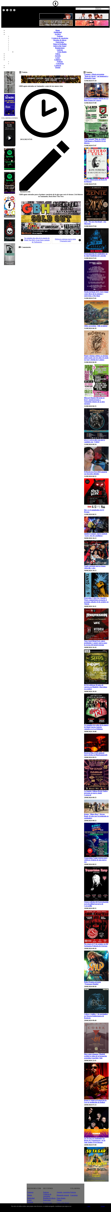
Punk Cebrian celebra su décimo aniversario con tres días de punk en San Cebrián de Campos (96, 358)
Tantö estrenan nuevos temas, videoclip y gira (95, 567)
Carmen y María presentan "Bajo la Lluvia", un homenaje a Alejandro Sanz (96, 76)
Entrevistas (60, 42)
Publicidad (58, 32)
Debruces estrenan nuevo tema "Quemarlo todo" (65, 240)
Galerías (60, 50)
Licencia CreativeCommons (33, 1203)
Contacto (57, 65)
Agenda (58, 56)
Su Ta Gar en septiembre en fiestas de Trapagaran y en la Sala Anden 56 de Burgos (94, 1140)
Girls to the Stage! (59, 46)
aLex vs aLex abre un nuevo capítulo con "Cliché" (94, 441)
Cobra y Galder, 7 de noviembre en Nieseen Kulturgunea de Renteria (96, 1016)
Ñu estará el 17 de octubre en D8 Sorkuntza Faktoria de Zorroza (96, 945)
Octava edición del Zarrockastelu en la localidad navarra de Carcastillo (96, 904)
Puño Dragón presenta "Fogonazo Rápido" (92, 983)
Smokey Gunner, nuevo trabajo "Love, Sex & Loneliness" (95, 535)
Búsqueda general (63, 1195)
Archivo (58, 34)
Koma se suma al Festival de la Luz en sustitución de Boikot (95, 1101)
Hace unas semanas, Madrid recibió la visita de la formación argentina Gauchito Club (95, 1056)
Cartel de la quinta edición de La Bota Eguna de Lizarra (96, 99)
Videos (57, 54)
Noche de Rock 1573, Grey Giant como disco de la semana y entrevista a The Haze (96, 294)
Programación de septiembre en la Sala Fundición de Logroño (95, 255)
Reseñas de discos (59, 40)
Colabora (57, 60)
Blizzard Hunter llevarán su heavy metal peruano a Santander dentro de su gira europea (94, 401)
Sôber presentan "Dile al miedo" (96, 326)
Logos (58, 58)
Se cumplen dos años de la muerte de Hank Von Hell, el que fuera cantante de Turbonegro (37, 240)
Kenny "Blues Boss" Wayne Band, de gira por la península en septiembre (96, 816)
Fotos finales (62, 52)
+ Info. (88, 1206)
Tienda (57, 67)
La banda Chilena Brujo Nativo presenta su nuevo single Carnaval (96, 793)
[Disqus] (50, 276)
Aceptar (103, 1206)
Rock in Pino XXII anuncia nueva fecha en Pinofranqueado (95, 754)
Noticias (60, 36)
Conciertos (60, 63)
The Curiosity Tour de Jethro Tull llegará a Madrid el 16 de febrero (95, 141)
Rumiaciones (60, 48)
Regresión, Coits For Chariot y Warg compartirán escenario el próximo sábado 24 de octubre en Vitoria (96, 601)
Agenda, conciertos (63, 1192)
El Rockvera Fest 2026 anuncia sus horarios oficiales (95, 473)
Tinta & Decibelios (60, 44)
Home (58, 30)
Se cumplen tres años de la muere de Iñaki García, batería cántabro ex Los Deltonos (96, 727)
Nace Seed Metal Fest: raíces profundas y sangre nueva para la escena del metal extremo (95, 643)
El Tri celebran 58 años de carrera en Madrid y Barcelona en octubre (95, 687)
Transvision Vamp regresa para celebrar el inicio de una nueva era (95, 860)
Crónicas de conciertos (60, 38)
